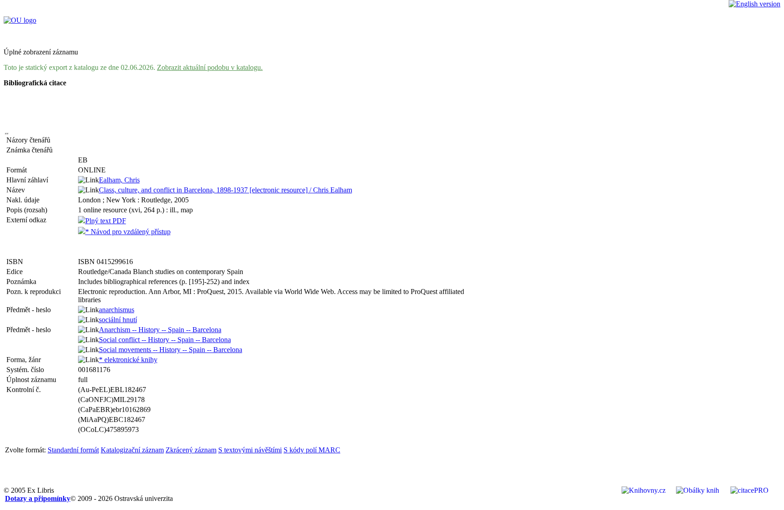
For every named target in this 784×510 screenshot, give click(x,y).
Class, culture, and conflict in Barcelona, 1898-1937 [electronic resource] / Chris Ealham (225, 190)
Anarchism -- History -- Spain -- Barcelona (160, 329)
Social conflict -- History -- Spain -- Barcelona (165, 339)
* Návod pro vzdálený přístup (128, 231)
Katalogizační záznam (132, 450)
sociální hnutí (118, 320)
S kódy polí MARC (312, 450)
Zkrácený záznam (191, 450)
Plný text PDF (105, 221)
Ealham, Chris (119, 180)
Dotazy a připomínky (37, 498)
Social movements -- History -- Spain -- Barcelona (170, 349)
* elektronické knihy (128, 359)
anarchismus (116, 310)
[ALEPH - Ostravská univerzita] (20, 20)
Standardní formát (73, 450)
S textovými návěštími (250, 450)
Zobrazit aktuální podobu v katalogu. (210, 67)
